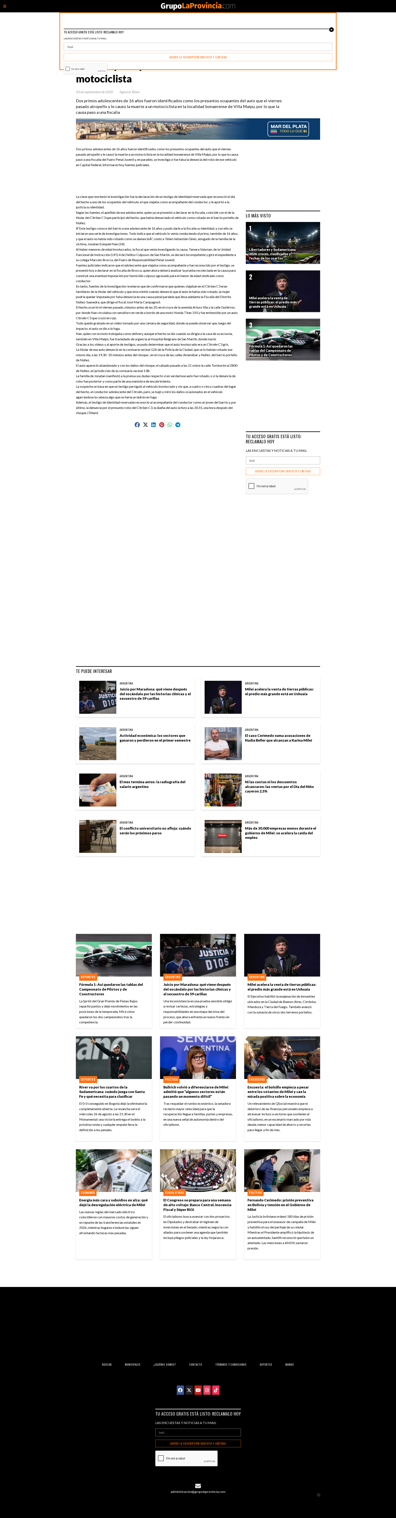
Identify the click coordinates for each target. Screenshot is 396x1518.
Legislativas (174, 1192)
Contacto (195, 1365)
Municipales (132, 1365)
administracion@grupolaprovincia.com (198, 1491)
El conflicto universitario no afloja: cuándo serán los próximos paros (155, 830)
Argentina (126, 683)
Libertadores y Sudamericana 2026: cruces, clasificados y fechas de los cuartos (272, 254)
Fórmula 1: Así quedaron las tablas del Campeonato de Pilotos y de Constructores (111, 989)
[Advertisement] (159, 176)
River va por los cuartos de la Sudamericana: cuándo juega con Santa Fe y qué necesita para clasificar (112, 1092)
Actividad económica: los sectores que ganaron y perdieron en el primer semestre (155, 737)
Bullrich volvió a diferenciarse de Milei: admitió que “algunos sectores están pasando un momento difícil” (196, 1092)
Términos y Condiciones (231, 1365)
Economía (88, 1192)
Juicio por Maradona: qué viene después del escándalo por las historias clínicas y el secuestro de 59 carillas (155, 694)
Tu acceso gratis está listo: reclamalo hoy (274, 439)
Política (171, 1079)
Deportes (88, 977)
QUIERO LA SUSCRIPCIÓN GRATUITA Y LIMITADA (283, 471)
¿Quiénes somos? (165, 1365)
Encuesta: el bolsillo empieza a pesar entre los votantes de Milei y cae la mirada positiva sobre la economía (278, 1092)
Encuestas (257, 1079)
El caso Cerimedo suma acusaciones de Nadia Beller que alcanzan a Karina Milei (278, 737)
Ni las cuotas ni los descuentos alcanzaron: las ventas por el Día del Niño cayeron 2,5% (279, 787)
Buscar (107, 1365)
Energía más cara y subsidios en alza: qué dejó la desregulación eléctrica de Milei (113, 1202)
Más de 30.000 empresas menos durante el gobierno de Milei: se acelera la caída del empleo (280, 833)
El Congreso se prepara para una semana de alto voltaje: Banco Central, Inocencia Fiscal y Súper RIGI (197, 1205)
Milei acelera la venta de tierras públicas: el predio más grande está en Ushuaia (279, 691)
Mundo (289, 1365)
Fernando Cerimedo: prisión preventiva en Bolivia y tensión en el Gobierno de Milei (281, 1205)
